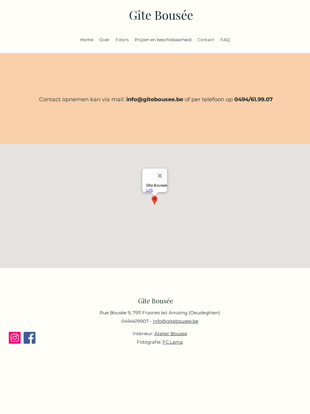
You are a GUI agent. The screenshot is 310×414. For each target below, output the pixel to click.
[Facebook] (29, 338)
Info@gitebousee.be (175, 321)
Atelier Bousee (170, 333)
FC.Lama (173, 342)
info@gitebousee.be (154, 99)
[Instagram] (15, 338)
